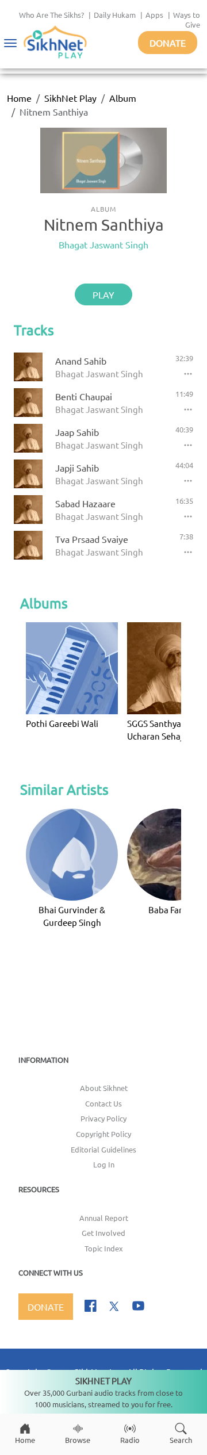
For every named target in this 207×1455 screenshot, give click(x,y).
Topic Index (104, 1248)
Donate (168, 42)
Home (19, 98)
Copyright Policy (103, 1134)
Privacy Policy (103, 1118)
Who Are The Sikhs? (51, 15)
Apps (154, 15)
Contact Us (103, 1103)
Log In (103, 1164)
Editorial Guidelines (103, 1149)
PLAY (103, 294)
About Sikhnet (104, 1088)
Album (122, 98)
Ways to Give (186, 19)
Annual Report (103, 1218)
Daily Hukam (115, 15)
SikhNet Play (70, 98)
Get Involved (103, 1233)
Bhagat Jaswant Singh (103, 244)
